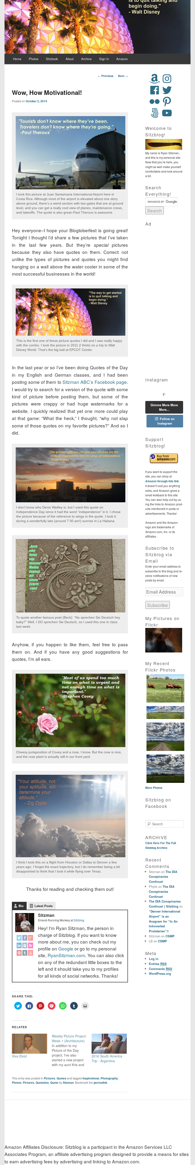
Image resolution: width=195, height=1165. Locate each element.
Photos (34, 58)
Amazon (122, 58)
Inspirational (91, 1078)
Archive (86, 58)
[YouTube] (30, 953)
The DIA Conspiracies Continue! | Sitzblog (165, 903)
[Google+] (30, 938)
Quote (54, 1082)
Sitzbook (52, 58)
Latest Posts (43, 905)
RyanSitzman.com (66, 955)
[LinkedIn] (19, 946)
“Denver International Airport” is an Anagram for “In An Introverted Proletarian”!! (164, 921)
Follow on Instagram (166, 421)
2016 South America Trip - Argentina (107, 1058)
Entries (158, 963)
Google (65, 948)
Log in (153, 958)
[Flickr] (30, 946)
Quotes (61, 1078)
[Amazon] (154, 78)
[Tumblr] (24, 953)
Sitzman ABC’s (78, 382)
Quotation (42, 1082)
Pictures (49, 1078)
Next (123, 76)
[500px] (154, 113)
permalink (100, 1082)
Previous (105, 76)
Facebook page (111, 382)
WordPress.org (160, 973)
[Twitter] (19, 938)
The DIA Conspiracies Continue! (163, 876)
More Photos (153, 787)
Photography (109, 1078)
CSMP (170, 936)
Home (17, 58)
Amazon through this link (162, 481)
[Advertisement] (164, 298)
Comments (160, 968)
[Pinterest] (19, 953)
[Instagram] (24, 946)
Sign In (104, 58)
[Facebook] (24, 938)
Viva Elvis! (19, 1056)
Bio (21, 905)
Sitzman (68, 1082)
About (70, 58)
